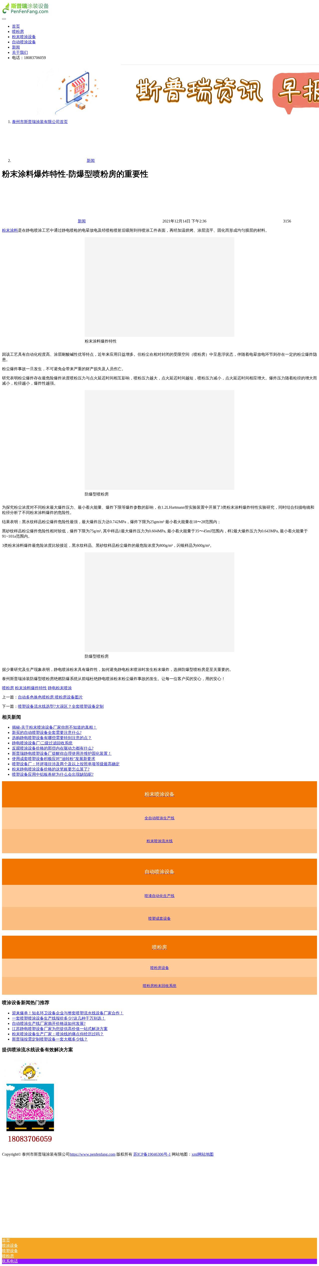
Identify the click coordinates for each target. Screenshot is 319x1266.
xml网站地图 (203, 1154)
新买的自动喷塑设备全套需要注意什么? (46, 732)
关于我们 (20, 52)
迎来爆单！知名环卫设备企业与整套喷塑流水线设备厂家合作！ (68, 1013)
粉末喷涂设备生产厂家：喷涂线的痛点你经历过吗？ (58, 1034)
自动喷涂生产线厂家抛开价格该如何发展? (48, 1023)
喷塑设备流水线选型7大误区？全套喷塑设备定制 (61, 706)
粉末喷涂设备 (24, 37)
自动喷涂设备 (24, 42)
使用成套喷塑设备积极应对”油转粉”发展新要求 (53, 759)
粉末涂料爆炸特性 (31, 688)
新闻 (16, 47)
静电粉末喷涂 (60, 688)
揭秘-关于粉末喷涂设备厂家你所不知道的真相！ (54, 727)
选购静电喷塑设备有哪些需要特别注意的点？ (52, 738)
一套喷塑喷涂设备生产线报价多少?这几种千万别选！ (58, 1018)
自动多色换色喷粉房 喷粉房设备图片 (50, 697)
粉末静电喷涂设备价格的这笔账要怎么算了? (50, 769)
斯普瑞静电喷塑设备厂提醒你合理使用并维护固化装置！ (62, 753)
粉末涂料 (10, 230)
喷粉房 (18, 31)
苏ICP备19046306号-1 (152, 1154)
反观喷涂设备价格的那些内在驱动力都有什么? (52, 748)
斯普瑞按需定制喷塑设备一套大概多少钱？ (50, 1039)
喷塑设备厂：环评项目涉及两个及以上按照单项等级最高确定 (66, 764)
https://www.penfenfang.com (92, 1154)
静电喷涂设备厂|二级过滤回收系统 (42, 743)
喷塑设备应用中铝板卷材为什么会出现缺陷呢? (52, 774)
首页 (16, 26)
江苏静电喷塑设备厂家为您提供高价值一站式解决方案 (60, 1029)
